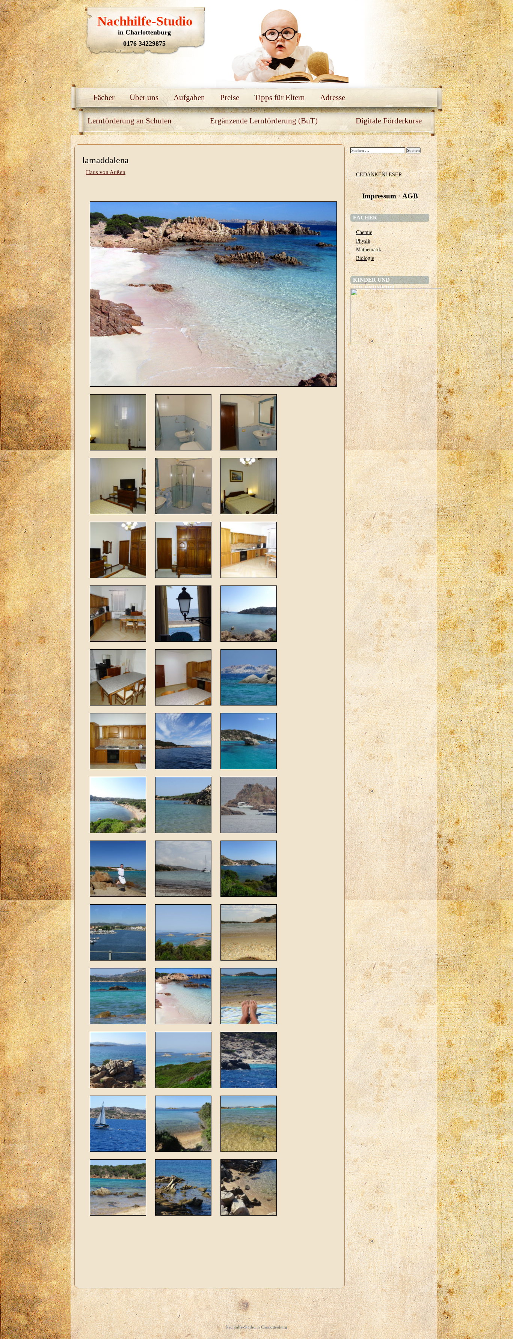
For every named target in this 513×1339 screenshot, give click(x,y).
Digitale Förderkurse (389, 120)
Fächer (104, 97)
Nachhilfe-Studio (145, 21)
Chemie (364, 232)
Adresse (332, 97)
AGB (410, 196)
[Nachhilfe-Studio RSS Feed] (401, 15)
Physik (363, 241)
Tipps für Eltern (279, 97)
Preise (229, 97)
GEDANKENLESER (379, 174)
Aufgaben (189, 97)
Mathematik (368, 249)
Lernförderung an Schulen (130, 120)
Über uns (144, 97)
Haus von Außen (105, 172)
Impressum (379, 196)
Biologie (365, 258)
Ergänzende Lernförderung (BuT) (264, 120)
